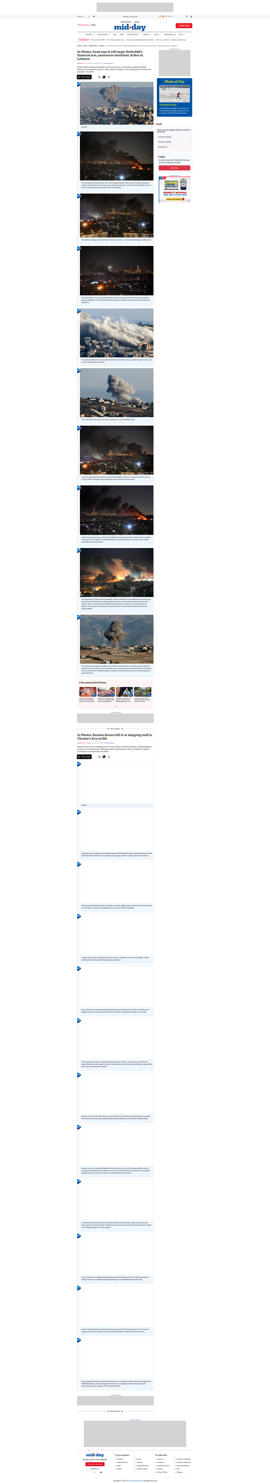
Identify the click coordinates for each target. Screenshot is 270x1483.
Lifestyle (146, 34)
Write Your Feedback (95, 1464)
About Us (160, 1459)
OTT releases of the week (115, 40)
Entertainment (102, 34)
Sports (156, 34)
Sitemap (179, 1472)
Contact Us (161, 1462)
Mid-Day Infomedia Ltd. (134, 1481)
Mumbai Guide (132, 34)
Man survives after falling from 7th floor (140, 40)
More (181, 34)
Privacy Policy (162, 1472)
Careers (159, 1469)
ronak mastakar (108, 63)
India (115, 34)
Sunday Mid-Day (170, 34)
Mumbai (89, 34)
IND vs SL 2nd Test (162, 40)
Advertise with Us (163, 1466)
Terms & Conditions (184, 1459)
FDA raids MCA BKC (98, 40)
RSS (178, 1469)
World (122, 34)
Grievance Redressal (184, 1462)
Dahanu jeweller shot (178, 40)
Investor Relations (183, 1466)
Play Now (175, 168)
